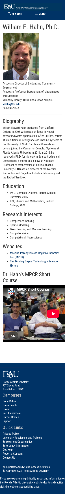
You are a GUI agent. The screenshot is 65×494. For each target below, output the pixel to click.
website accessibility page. (25, 486)
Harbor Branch (11, 417)
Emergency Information (16, 445)
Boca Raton (9, 401)
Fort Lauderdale (12, 413)
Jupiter (7, 421)
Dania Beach (10, 405)
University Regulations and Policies (22, 437)
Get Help (8, 449)
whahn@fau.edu (11, 104)
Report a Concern (13, 453)
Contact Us (9, 457)
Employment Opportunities (17, 441)
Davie (6, 409)
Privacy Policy (11, 433)
